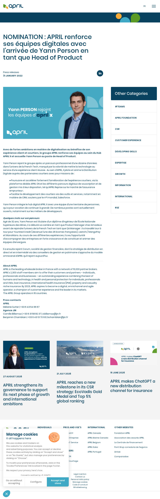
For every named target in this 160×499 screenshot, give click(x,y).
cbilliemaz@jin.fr (51, 313)
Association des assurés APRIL (129, 437)
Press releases (11, 72)
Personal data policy (80, 479)
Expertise (120, 162)
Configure (36, 481)
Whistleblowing (80, 487)
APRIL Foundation (126, 117)
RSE (117, 207)
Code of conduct (80, 484)
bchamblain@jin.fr (58, 317)
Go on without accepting (14, 482)
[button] (6, 493)
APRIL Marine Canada (98, 437)
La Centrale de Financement (128, 442)
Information (123, 185)
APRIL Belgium (94, 442)
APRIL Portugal (94, 451)
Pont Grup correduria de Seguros (131, 447)
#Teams (120, 106)
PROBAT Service (70, 442)
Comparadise (121, 456)
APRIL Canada (94, 433)
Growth (120, 174)
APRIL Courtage (70, 461)
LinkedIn (100, 73)
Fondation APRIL (122, 433)
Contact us (80, 476)
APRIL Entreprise (70, 437)
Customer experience (128, 140)
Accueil (13, 6)
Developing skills (126, 151)
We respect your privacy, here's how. (24, 470)
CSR (117, 129)
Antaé (117, 451)
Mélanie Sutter (11, 306)
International (123, 196)
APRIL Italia (93, 447)
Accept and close (58, 482)
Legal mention (80, 474)
